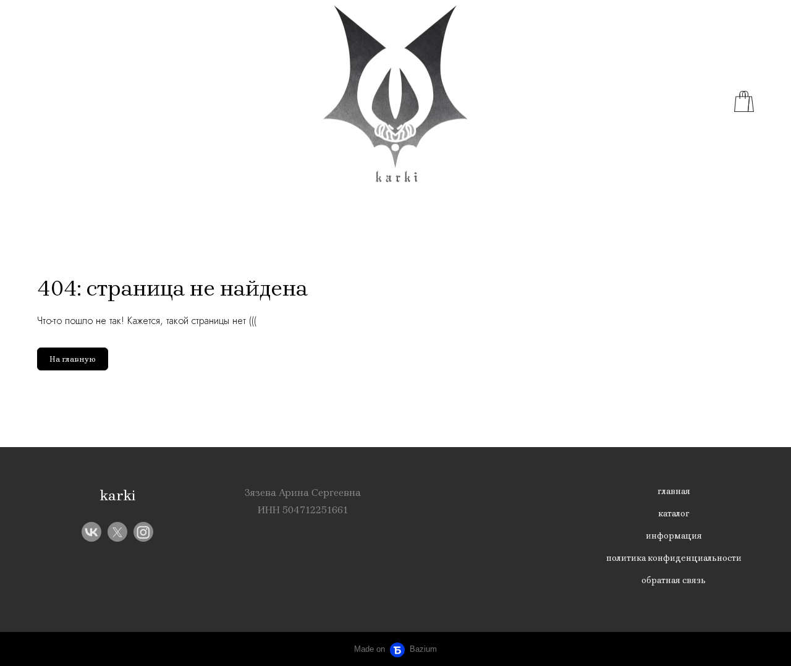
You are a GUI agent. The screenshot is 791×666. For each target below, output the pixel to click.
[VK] (91, 532)
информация (674, 536)
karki (117, 495)
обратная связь (673, 580)
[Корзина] (744, 101)
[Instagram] (143, 532)
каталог (674, 513)
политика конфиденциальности (674, 558)
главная (674, 491)
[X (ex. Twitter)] (117, 532)
